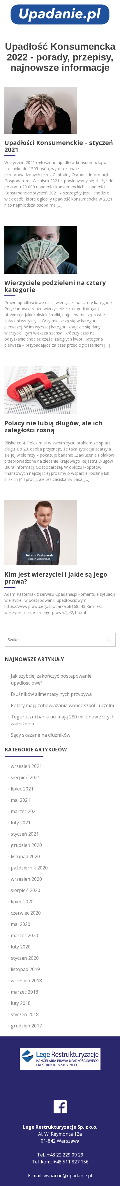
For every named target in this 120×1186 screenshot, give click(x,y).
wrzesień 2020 (26, 879)
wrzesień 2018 (26, 980)
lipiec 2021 (22, 789)
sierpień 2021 (25, 777)
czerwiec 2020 (26, 913)
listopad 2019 (25, 969)
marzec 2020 (24, 935)
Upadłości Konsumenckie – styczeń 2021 (58, 146)
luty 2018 (21, 1003)
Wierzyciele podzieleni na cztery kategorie (55, 286)
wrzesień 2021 (26, 766)
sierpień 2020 (25, 890)
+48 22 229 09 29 (65, 1155)
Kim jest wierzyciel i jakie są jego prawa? (55, 577)
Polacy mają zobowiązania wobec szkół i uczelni (62, 705)
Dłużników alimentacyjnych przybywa (51, 694)
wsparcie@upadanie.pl (67, 1175)
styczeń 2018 (25, 1014)
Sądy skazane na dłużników (40, 735)
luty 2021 (21, 822)
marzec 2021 (24, 811)
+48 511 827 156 (71, 1162)
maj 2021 (20, 800)
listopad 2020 (25, 856)
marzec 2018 (24, 992)
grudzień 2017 (26, 1026)
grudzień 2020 (26, 845)
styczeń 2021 (25, 834)
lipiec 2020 (22, 901)
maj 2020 (20, 924)
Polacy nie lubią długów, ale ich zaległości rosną (53, 426)
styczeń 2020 (25, 958)
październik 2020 (29, 868)
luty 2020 (21, 947)
